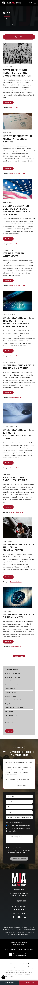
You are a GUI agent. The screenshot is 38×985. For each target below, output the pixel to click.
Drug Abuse (8, 703)
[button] (3, 977)
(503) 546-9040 (9, 976)
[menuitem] (13, 918)
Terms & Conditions (10, 949)
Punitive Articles (10, 723)
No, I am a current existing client (19, 828)
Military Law (9, 711)
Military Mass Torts (11, 715)
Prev (16, 656)
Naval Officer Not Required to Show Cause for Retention (17, 72)
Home (4, 24)
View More (8, 102)
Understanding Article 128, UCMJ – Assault (18, 367)
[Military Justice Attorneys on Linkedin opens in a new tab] (24, 918)
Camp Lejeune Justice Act (13, 684)
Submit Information (19, 859)
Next (22, 656)
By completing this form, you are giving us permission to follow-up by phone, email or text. (20, 850)
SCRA (6, 726)
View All (9, 731)
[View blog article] (17, 53)
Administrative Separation (13, 677)
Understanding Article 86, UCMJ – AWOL (18, 616)
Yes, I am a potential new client (19, 825)
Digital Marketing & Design (21, 954)
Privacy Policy (22, 949)
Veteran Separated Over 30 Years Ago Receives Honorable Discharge (16, 210)
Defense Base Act (11, 696)
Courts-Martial (10, 688)
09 (12, 24)
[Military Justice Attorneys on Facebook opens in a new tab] (13, 918)
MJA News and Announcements (15, 719)
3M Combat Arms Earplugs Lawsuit (15, 479)
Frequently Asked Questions (14, 707)
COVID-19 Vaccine (10, 692)
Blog (9, 24)
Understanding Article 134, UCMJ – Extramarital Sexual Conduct (18, 434)
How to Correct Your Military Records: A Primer (17, 139)
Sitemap (30, 949)
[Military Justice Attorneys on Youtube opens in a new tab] (19, 918)
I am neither (12, 831)
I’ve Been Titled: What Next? (13, 255)
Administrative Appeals (12, 673)
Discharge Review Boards (13, 700)
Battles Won (9, 681)
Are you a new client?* (14, 822)
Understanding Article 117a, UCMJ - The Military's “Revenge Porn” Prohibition (18, 322)
